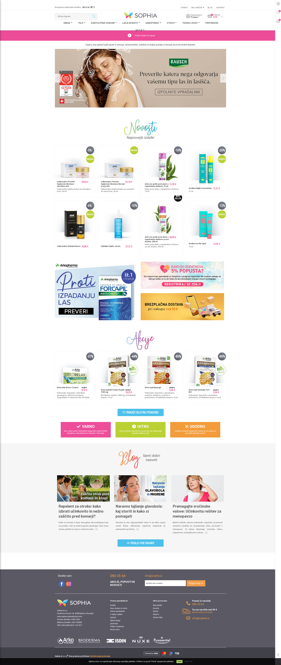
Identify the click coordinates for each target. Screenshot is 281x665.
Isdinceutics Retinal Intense (68, 246)
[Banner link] (94, 291)
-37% (90, 356)
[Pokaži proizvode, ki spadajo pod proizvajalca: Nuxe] (140, 640)
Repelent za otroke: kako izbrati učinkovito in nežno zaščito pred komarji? (81, 511)
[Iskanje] (94, 16)
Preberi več (188, 661)
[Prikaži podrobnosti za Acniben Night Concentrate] (206, 166)
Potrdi (179, 661)
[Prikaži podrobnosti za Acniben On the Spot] (206, 221)
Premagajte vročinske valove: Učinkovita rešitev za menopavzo (197, 511)
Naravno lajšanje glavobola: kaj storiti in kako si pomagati (139, 511)
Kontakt (112, 605)
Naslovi (155, 611)
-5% (89, 150)
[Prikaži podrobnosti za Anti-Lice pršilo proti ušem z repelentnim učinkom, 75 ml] (162, 166)
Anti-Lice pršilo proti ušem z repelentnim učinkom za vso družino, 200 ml (157, 239)
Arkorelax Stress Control (67, 388)
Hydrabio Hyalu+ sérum (110, 246)
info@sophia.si (153, 575)
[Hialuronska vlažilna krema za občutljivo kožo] (74, 166)
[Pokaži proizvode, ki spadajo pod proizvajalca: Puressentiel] (162, 640)
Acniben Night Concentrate (200, 188)
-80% (178, 356)
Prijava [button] (194, 17)
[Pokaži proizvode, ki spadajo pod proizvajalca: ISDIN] (116, 640)
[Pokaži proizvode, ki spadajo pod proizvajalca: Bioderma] (89, 640)
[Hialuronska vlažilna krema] (118, 166)
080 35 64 (85, 7)
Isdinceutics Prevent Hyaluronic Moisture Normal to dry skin (113, 184)
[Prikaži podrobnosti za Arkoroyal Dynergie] (162, 372)
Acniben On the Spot (197, 244)
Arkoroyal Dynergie (153, 388)
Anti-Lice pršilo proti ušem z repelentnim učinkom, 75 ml (157, 185)
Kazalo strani (115, 630)
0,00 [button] (215, 17)
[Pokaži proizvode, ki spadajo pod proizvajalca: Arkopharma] (65, 640)
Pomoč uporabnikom (117, 611)
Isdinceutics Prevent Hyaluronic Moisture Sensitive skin (66, 184)
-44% (134, 356)
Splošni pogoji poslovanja (100, 656)
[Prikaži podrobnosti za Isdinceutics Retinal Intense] (74, 221)
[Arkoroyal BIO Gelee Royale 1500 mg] (118, 372)
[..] (96, 529)
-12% (222, 205)
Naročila (156, 608)
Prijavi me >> (196, 583)
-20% (222, 150)
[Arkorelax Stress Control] (74, 372)
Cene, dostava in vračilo (118, 608)
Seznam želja (157, 617)
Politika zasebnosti (117, 626)
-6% (89, 205)
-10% (178, 150)
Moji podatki (157, 605)
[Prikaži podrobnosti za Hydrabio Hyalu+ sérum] (118, 221)
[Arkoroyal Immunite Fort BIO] (206, 372)
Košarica (156, 614)
